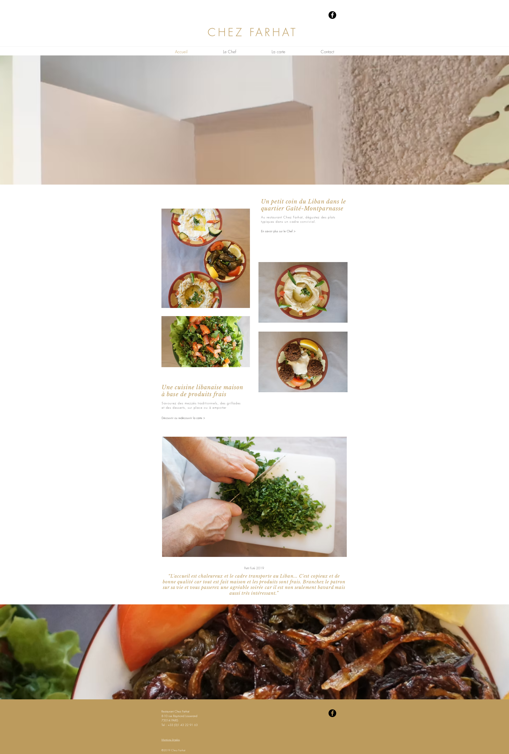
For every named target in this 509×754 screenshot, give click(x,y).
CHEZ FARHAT (253, 32)
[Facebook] (332, 15)
